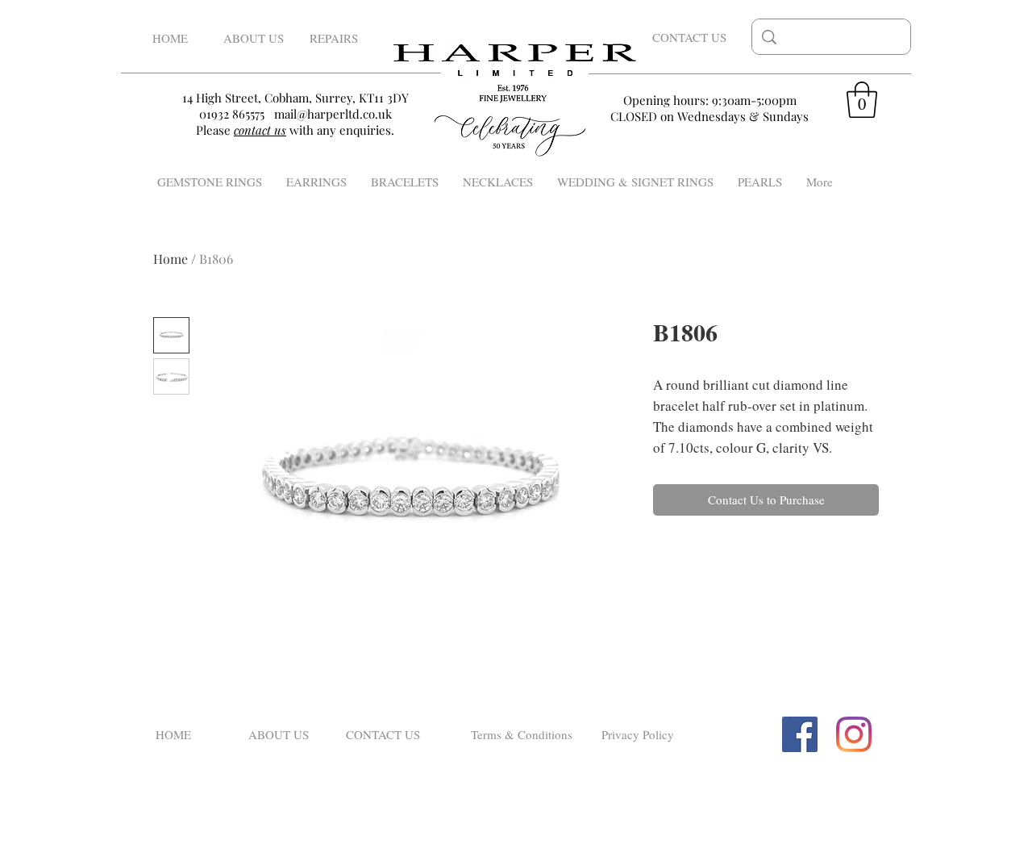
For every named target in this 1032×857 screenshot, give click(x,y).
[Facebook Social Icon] (800, 734)
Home (170, 258)
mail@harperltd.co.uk (333, 114)
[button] (862, 100)
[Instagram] (854, 734)
